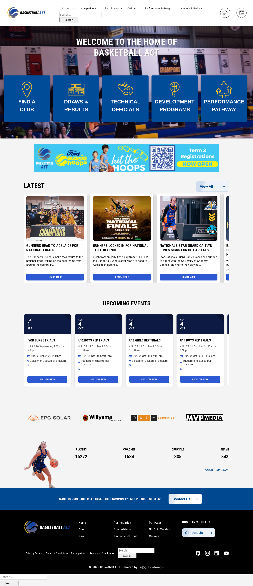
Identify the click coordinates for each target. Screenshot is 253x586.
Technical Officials (126, 536)
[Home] (225, 13)
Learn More (55, 277)
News (82, 536)
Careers (154, 536)
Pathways (155, 522)
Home (82, 522)
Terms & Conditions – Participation (65, 553)
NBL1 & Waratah (159, 529)
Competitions (123, 529)
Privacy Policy (34, 553)
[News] (242, 13)
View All (206, 186)
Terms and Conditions (102, 553)
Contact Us (181, 499)
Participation (122, 522)
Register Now (47, 379)
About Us (85, 529)
